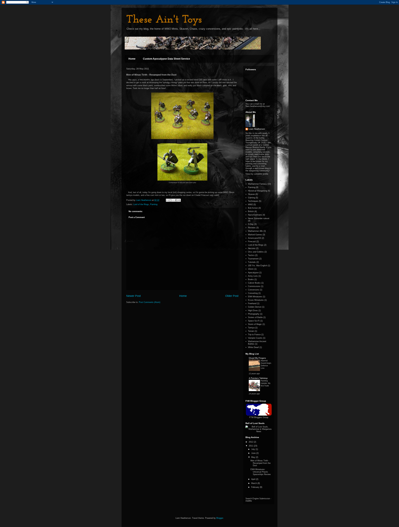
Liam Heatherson (257, 129)
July (253, 449)
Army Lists (253, 276)
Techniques (253, 201)
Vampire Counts (255, 338)
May (253, 457)
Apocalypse (253, 272)
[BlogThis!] (170, 200)
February (255, 487)
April (253, 479)
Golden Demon (254, 307)
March (254, 483)
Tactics (251, 255)
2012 (251, 442)
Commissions (254, 286)
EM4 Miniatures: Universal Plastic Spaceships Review (260, 471)
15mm (251, 269)
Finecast (252, 241)
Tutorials (252, 262)
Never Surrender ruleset (258, 218)
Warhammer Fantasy (257, 184)
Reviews (252, 227)
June (253, 453)
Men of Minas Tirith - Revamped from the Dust (260, 463)
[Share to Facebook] (176, 200)
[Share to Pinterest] (179, 200)
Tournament (253, 258)
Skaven (251, 194)
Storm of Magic (255, 324)
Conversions (253, 290)
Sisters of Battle (255, 317)
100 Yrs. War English (257, 265)
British (251, 211)
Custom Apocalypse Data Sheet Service (166, 58)
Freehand (252, 303)
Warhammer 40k (255, 231)
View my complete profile (256, 174)
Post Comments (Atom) (149, 302)
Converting (253, 293)
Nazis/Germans (255, 215)
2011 (251, 446)
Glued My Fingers (257, 358)
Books (251, 279)
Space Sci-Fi (254, 321)
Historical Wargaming (257, 191)
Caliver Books (254, 283)
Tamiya (251, 327)
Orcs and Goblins (256, 252)
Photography (253, 314)
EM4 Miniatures (255, 296)
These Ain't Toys (164, 19)
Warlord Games (255, 234)
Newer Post (133, 295)
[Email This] (167, 200)
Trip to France (254, 334)
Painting (153, 204)
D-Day (251, 224)
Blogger (219, 518)
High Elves (253, 310)
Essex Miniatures (256, 300)
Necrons (251, 248)
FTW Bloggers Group (258, 417)
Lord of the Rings (141, 204)
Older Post (231, 295)
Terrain (251, 331)
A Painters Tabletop (258, 378)
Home (131, 58)
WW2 (250, 204)
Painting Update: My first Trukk (265, 383)
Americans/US (254, 238)
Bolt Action (253, 208)
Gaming (251, 197)
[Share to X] (173, 200)
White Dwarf (253, 347)
